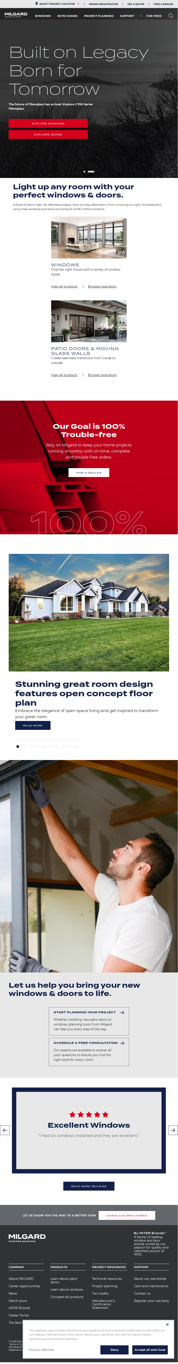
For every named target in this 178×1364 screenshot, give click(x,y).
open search (171, 15)
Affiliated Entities (19, 1347)
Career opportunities (24, 1286)
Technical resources (107, 1278)
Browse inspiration (102, 286)
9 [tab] (69, 746)
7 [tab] (56, 746)
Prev (5, 1130)
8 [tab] (63, 746)
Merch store (18, 1301)
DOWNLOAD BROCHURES (126, 1215)
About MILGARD (21, 1278)
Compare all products (67, 1297)
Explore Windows (48, 123)
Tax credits (100, 1293)
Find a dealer (88, 472)
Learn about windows (67, 1289)
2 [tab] (91, 172)
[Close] (167, 1324)
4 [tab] (37, 746)
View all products (64, 286)
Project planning (105, 1286)
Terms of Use (17, 1344)
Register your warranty (151, 1301)
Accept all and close (150, 1349)
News (13, 1293)
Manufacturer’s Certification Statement (103, 1304)
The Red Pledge (20, 1323)
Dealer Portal (19, 1315)
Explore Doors (48, 134)
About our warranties (150, 1278)
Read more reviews (89, 1186)
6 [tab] (50, 746)
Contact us (142, 1293)
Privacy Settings (41, 1349)
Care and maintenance (151, 1286)
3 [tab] (30, 746)
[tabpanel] (89, 646)
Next (173, 1130)
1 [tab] (84, 172)
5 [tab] (43, 746)
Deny (115, 1349)
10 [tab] (76, 746)
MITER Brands (19, 1308)
